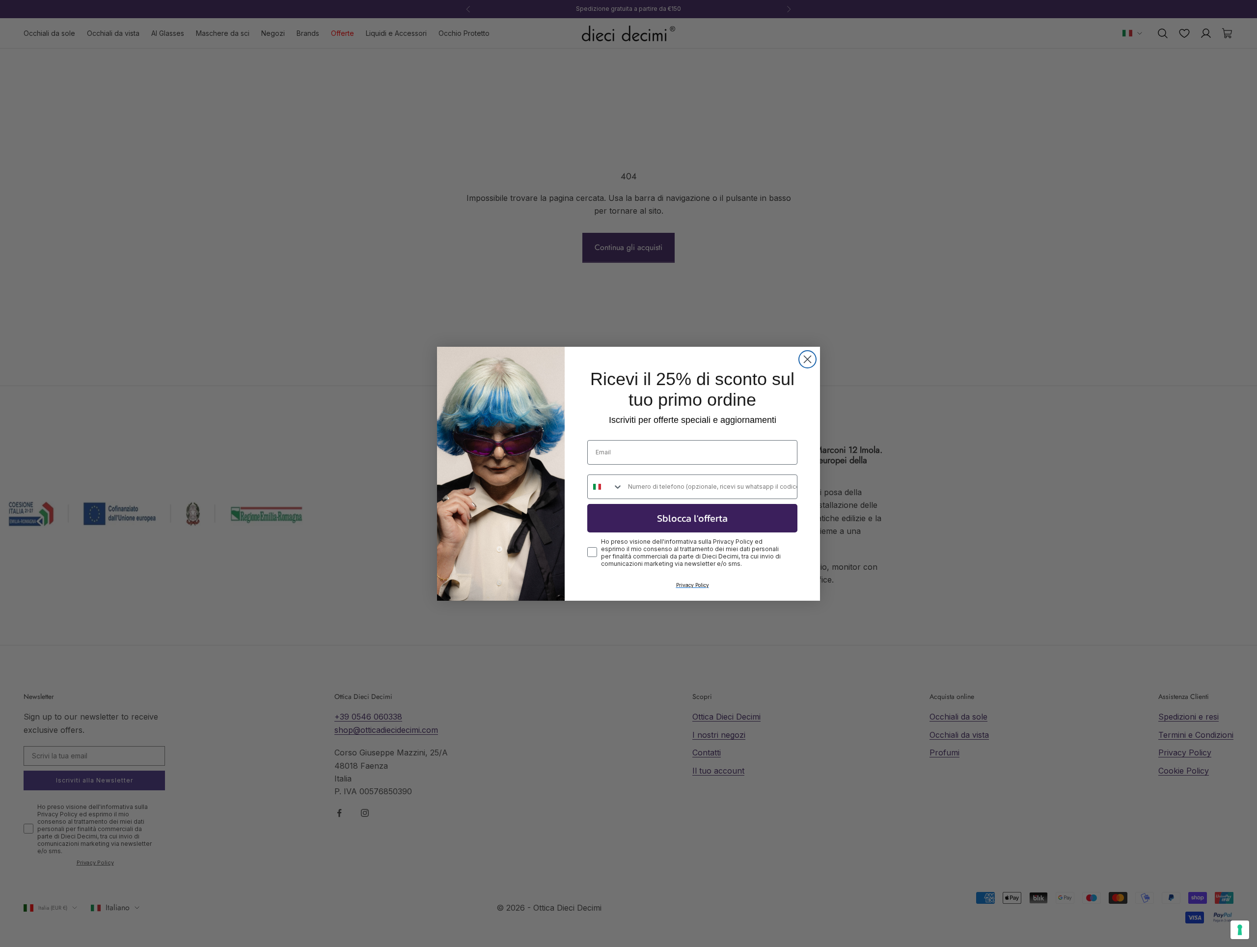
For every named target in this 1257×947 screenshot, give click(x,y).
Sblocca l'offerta (692, 518)
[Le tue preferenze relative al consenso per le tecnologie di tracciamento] (1239, 929)
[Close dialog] (807, 359)
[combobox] (605, 487)
